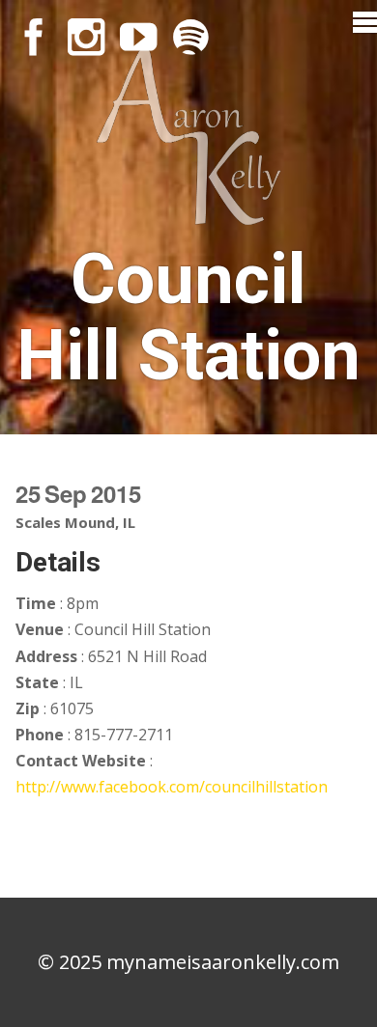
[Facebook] (33, 36)
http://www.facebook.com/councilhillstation (171, 786)
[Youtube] (138, 36)
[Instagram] (86, 36)
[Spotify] (190, 36)
